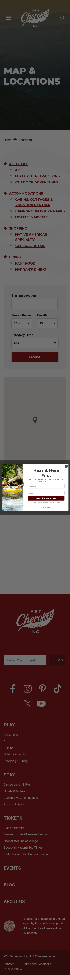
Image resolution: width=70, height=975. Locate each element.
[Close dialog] (66, 466)
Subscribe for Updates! (46, 498)
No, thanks (46, 507)
